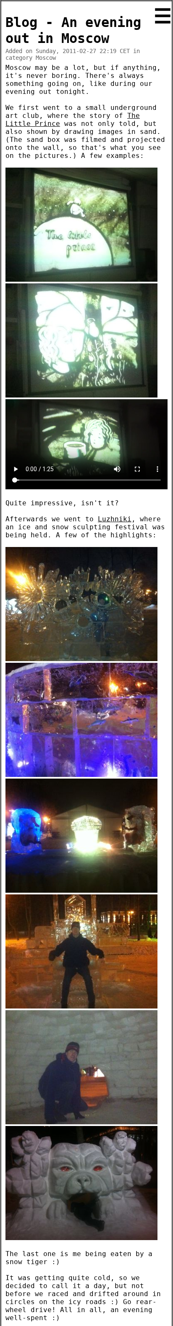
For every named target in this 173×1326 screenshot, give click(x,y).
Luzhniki (114, 519)
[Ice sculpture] (81, 659)
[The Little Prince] (81, 279)
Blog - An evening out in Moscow (73, 30)
